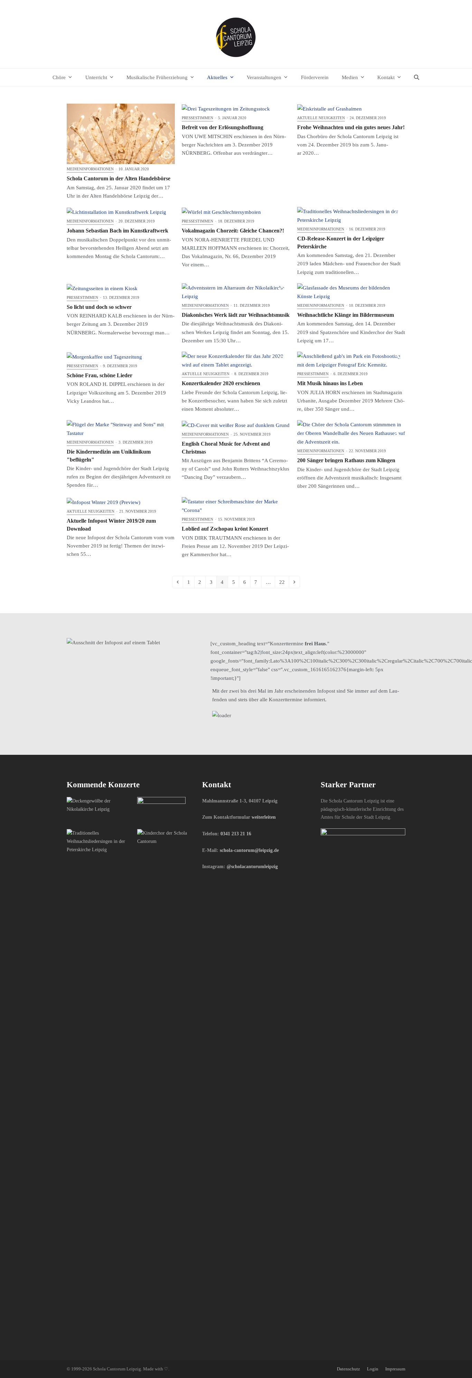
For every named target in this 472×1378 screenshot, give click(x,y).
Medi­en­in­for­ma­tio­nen (90, 169)
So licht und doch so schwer (99, 307)
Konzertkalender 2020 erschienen (221, 383)
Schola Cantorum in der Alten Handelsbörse (118, 178)
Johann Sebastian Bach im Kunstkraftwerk (117, 230)
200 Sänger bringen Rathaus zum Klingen (346, 460)
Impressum (395, 1369)
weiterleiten (264, 817)
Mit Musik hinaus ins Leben (330, 383)
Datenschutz (348, 1369)
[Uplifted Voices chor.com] (99, 841)
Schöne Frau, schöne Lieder (99, 375)
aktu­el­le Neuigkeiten (321, 118)
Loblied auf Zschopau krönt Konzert (225, 528)
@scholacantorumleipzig (252, 866)
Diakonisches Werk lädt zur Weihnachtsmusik (236, 315)
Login (372, 1369)
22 (283, 583)
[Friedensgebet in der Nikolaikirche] (99, 804)
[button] (416, 77)
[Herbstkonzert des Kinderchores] (169, 837)
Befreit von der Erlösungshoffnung (222, 127)
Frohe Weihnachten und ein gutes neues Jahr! (351, 127)
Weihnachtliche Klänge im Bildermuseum (345, 315)
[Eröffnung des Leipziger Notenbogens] (161, 809)
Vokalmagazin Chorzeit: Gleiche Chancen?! (233, 230)
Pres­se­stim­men (197, 118)
